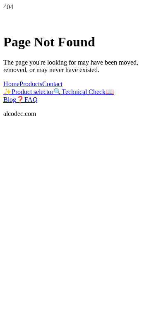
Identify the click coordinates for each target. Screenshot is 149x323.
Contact (52, 83)
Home (11, 83)
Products (30, 83)
